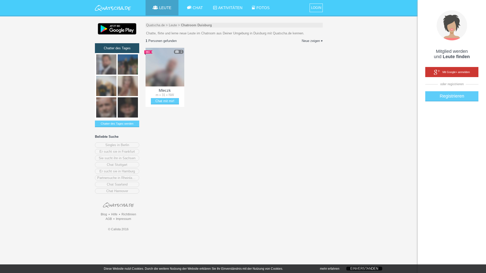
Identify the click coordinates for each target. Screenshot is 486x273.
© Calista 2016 (118, 229)
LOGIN (316, 8)
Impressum (123, 219)
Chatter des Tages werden (117, 123)
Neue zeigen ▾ (312, 41)
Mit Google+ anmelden (456, 72)
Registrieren (452, 96)
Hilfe (114, 214)
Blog (104, 214)
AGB (109, 219)
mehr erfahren (329, 268)
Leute (173, 25)
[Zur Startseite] (113, 11)
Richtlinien (129, 214)
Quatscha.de (155, 25)
